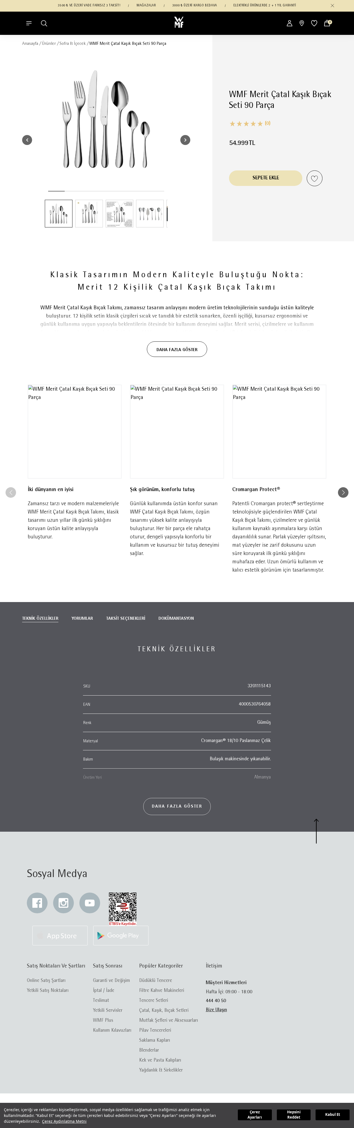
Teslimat (101, 1001)
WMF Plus (103, 1020)
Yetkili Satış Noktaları (48, 991)
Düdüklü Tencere (155, 981)
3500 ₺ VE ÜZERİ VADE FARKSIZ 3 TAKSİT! (89, 5)
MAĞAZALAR (146, 5)
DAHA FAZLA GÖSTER (177, 350)
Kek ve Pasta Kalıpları (160, 1060)
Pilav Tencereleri (155, 1030)
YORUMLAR (82, 619)
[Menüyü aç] (29, 23)
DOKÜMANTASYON (176, 619)
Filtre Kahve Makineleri (161, 991)
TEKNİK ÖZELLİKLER (40, 619)
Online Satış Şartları (46, 981)
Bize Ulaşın (216, 1010)
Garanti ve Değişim (111, 981)
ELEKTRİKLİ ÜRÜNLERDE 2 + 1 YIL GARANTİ (264, 5)
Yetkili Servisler (108, 1010)
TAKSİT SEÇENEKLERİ (125, 619)
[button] (332, 5)
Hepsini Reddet (294, 1114)
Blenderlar (149, 1050)
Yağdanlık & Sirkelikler (161, 1070)
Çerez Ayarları (255, 1114)
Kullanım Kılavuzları (112, 1030)
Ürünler (49, 44)
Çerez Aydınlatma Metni (64, 1121)
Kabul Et (332, 1114)
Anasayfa (30, 44)
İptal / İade (103, 991)
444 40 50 (216, 1001)
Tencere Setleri (153, 1001)
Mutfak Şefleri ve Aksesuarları (168, 1020)
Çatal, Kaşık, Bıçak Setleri (164, 1010)
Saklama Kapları (154, 1040)
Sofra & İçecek (72, 44)
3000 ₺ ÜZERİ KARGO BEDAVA (194, 5)
